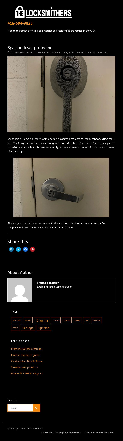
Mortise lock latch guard (25, 355)
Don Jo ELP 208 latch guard (27, 373)
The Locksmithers (35, 428)
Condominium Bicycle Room (27, 361)
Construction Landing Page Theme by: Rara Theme (66, 432)
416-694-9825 (20, 23)
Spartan (79, 52)
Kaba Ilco (67, 320)
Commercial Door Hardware (47, 52)
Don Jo (42, 320)
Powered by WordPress (104, 432)
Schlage (28, 328)
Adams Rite (17, 320)
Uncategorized (67, 52)
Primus (15, 328)
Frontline (56, 320)
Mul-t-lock (96, 320)
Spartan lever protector (24, 367)
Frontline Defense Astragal (26, 349)
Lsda (86, 320)
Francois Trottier (24, 52)
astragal (28, 320)
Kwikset (77, 320)
